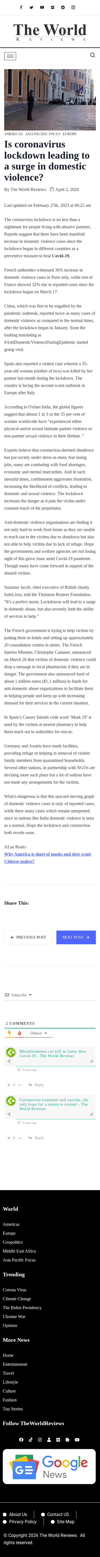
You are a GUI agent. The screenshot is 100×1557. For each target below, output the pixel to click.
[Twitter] (34, 7)
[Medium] (55, 7)
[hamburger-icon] (10, 56)
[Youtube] (45, 7)
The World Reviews (28, 189)
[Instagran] (76, 7)
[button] (90, 56)
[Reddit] (65, 7)
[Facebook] (24, 7)
